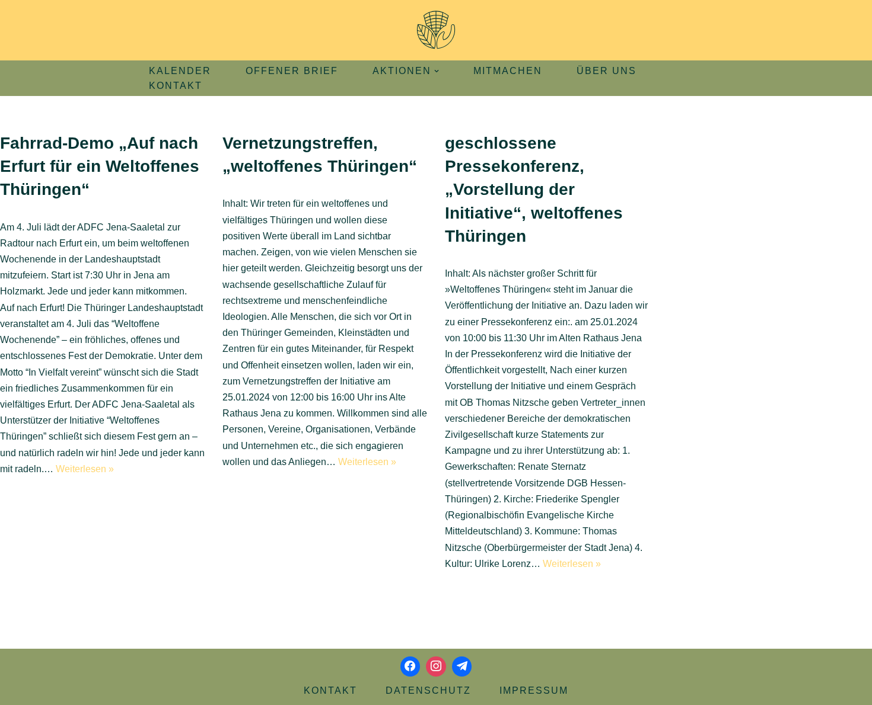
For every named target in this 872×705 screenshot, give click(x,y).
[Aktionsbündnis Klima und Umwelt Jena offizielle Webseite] (436, 30)
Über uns (607, 71)
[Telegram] (462, 666)
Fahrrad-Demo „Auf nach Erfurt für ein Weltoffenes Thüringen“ (99, 166)
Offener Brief (292, 71)
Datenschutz (428, 690)
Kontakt (175, 86)
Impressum (533, 690)
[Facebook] (410, 666)
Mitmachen (507, 71)
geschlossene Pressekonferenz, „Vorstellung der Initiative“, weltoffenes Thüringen (534, 189)
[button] (436, 71)
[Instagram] (436, 666)
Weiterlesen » (85, 469)
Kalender (180, 71)
